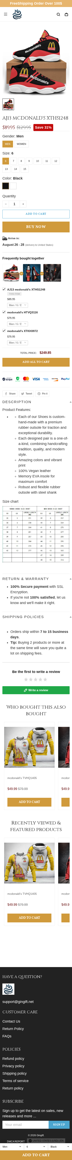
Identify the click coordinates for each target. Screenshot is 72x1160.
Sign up (59, 1125)
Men (20, 136)
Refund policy (13, 1059)
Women (21, 144)
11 (46, 161)
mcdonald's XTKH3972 (22, 331)
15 (24, 169)
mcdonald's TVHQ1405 (22, 778)
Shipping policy (14, 1073)
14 (15, 169)
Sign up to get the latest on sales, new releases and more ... (32, 1113)
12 (55, 161)
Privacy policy (13, 1066)
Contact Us (11, 1021)
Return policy (12, 1088)
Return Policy (13, 1029)
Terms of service (15, 1081)
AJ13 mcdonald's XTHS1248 (26, 289)
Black (18, 178)
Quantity (9, 196)
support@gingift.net (18, 1002)
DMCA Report (16, 1141)
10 (37, 161)
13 (6, 169)
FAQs (6, 1036)
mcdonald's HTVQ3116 (22, 312)
